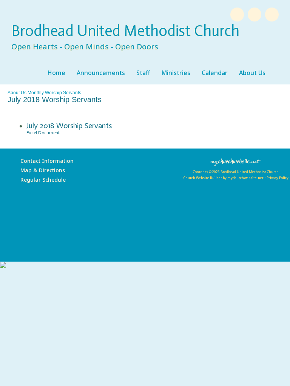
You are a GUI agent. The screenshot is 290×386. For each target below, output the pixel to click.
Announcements (101, 73)
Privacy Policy (277, 177)
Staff (143, 73)
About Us (252, 73)
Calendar (215, 73)
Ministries (175, 73)
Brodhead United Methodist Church (125, 30)
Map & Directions (41, 170)
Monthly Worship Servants (54, 92)
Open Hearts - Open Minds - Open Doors (84, 46)
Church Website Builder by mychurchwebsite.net (223, 177)
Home (56, 73)
